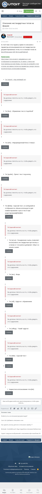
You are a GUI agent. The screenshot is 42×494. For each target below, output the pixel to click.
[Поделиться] (37, 42)
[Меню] (2, 11)
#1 (40, 42)
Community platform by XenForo (21, 472)
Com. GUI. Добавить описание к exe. (12, 420)
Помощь (26, 469)
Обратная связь (12, 466)
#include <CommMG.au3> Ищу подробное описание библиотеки (21, 429)
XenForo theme (19, 474)
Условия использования (26, 466)
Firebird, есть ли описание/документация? (14, 416)
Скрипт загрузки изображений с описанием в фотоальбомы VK (21, 433)
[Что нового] (36, 11)
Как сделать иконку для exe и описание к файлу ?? (16, 425)
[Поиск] (40, 11)
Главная (33, 469)
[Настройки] (16, 463)
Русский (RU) (24, 463)
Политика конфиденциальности (13, 469)
